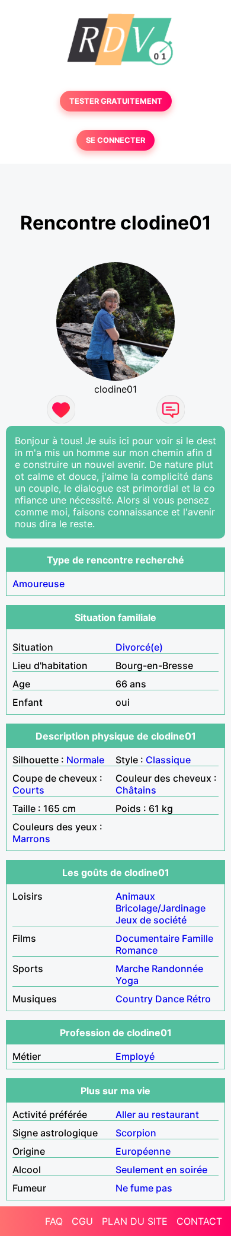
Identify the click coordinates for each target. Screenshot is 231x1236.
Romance (137, 950)
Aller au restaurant (157, 1114)
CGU (82, 1221)
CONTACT (199, 1221)
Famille (197, 938)
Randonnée (177, 968)
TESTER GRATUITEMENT (115, 101)
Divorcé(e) (139, 647)
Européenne (143, 1151)
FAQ (54, 1221)
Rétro (199, 999)
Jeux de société (151, 920)
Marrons (31, 839)
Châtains (136, 790)
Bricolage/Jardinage (161, 908)
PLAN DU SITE (135, 1221)
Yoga (127, 980)
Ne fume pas (144, 1188)
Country (134, 999)
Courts (28, 790)
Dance (169, 999)
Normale (85, 760)
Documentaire (147, 938)
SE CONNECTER (115, 140)
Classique (168, 760)
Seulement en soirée (161, 1170)
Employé (135, 1056)
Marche (132, 968)
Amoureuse (38, 584)
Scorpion (136, 1133)
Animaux (135, 896)
